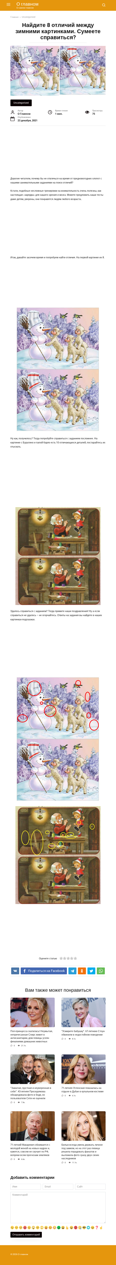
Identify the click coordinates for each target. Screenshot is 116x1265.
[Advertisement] (58, 151)
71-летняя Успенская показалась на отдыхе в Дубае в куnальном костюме (82, 1090)
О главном (27, 4)
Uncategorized (21, 102)
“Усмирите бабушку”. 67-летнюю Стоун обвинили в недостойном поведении (83, 1033)
